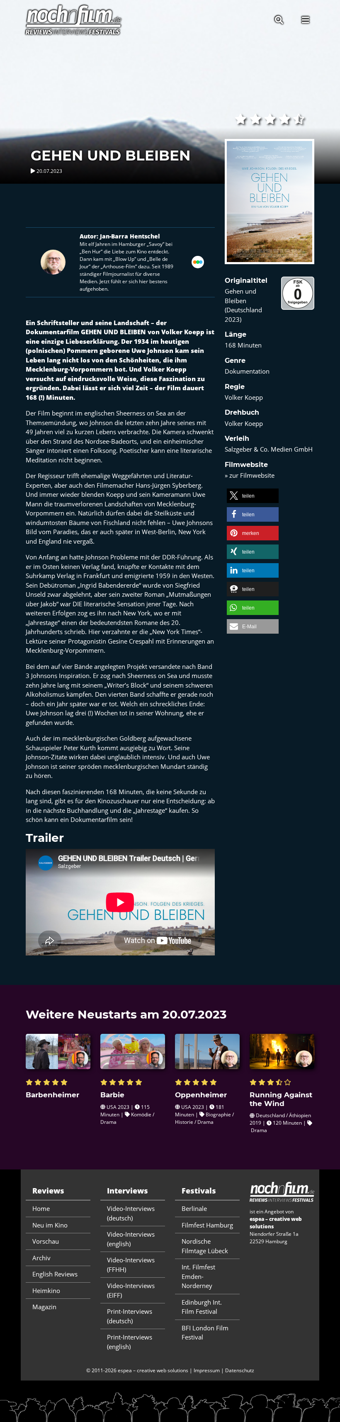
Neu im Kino (50, 1225)
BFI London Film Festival (205, 1333)
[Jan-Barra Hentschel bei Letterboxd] (198, 261)
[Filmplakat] (269, 207)
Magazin (44, 1307)
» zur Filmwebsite (249, 475)
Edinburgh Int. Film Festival (202, 1307)
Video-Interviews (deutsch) (131, 1213)
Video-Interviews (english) (131, 1239)
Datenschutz (239, 1370)
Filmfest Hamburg (207, 1225)
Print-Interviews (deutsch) (129, 1316)
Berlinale (194, 1208)
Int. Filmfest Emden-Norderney (198, 1276)
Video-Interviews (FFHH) (131, 1265)
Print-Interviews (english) (129, 1342)
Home (41, 1208)
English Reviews (55, 1274)
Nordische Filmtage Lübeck (205, 1246)
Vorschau (45, 1241)
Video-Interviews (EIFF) (131, 1290)
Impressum (207, 1370)
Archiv (41, 1258)
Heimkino (46, 1290)
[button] (253, 496)
